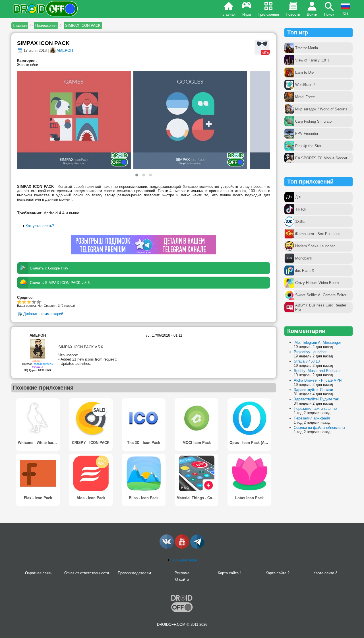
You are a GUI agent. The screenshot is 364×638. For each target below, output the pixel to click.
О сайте (182, 579)
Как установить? (40, 226)
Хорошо (29, 302)
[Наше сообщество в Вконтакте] (167, 547)
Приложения (268, 14)
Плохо (19, 302)
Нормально (24, 302)
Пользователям (184, 560)
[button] (136, 175)
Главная (228, 14)
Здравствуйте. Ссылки (313, 390)
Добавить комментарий (43, 314)
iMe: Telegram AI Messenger (317, 342)
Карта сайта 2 (277, 573)
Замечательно (34, 302)
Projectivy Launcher (310, 352)
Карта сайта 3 (325, 573)
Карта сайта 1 (230, 573)
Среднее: (25, 297)
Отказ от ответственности (86, 573)
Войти (312, 14)
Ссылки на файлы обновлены (319, 427)
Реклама (182, 573)
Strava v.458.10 (307, 361)
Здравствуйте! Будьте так (316, 399)
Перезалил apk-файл (312, 418)
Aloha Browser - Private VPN (318, 380)
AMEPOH (65, 50)
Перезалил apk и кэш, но (315, 408)
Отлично (38, 302)
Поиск (329, 14)
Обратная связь (38, 573)
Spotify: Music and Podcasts (318, 371)
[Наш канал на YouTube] (182, 547)
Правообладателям (134, 573)
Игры (246, 14)
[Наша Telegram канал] (197, 547)
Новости (293, 14)
